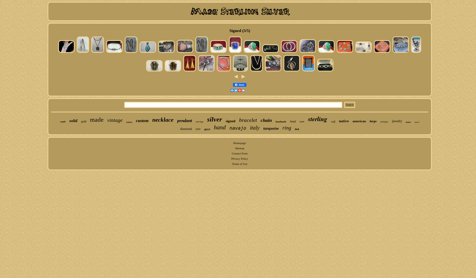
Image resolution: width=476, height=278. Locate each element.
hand (220, 127)
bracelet (248, 120)
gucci (207, 129)
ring (286, 128)
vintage (115, 120)
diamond (186, 129)
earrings (199, 121)
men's (417, 122)
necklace (162, 119)
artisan (129, 122)
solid (73, 120)
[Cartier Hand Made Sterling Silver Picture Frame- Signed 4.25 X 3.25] (308, 71)
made (97, 119)
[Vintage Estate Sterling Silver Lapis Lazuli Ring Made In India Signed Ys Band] (235, 52)
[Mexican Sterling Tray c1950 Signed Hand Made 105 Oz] (240, 71)
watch (63, 121)
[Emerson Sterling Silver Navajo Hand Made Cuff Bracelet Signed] (273, 71)
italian (408, 122)
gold (83, 121)
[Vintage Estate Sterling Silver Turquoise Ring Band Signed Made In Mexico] (218, 52)
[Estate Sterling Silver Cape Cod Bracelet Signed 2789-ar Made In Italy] (114, 52)
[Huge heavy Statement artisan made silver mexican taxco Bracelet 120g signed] (66, 52)
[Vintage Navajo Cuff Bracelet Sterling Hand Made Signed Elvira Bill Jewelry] (185, 52)
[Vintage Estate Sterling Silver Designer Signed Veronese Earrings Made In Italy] (190, 71)
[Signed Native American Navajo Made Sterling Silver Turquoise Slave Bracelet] (363, 52)
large (373, 121)
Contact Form (240, 153)
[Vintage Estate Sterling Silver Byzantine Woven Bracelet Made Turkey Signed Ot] (223, 71)
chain (266, 120)
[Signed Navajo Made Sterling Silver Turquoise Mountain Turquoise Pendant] (148, 52)
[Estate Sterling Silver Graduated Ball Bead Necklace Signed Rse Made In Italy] (256, 71)
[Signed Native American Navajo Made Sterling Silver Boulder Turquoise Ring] (154, 71)
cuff (333, 121)
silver (214, 119)
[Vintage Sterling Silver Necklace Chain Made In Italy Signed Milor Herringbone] (289, 52)
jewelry (397, 121)
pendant (184, 120)
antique (384, 121)
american (359, 121)
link (297, 129)
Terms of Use (239, 163)
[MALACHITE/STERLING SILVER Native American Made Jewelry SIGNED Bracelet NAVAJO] (270, 52)
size (198, 129)
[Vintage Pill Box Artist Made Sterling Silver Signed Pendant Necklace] (98, 52)
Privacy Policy (239, 158)
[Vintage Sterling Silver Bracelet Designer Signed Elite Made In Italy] (325, 71)
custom (142, 120)
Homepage (239, 143)
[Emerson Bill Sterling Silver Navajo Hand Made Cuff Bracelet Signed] (401, 52)
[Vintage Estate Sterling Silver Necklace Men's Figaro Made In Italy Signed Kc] (382, 52)
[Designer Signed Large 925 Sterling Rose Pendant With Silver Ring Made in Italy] (308, 52)
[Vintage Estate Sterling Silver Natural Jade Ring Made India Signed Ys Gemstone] (252, 52)
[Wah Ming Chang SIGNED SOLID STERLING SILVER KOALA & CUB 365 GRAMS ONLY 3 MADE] (416, 52)
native (344, 121)
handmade (281, 121)
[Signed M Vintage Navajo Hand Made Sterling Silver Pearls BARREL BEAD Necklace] (131, 52)
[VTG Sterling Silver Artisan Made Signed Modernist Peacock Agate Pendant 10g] (292, 71)
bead (293, 121)
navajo (237, 128)
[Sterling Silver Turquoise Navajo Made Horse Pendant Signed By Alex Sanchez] (206, 71)
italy (255, 127)
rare (302, 121)
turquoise (271, 128)
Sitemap (239, 148)
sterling (317, 118)
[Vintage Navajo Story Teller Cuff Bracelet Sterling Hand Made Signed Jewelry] (166, 52)
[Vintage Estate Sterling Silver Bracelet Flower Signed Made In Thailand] (345, 52)
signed (230, 121)
